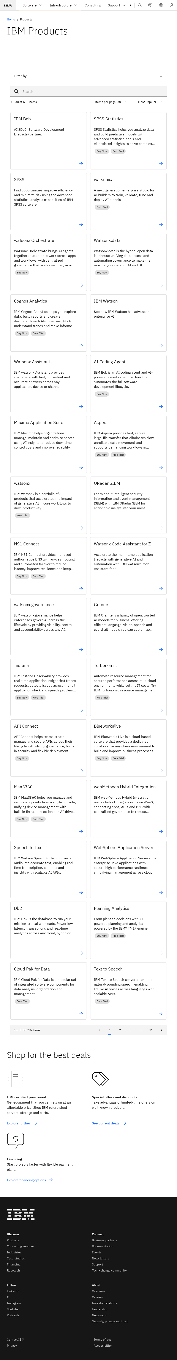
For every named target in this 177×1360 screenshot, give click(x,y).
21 (151, 1030)
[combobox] (88, 91)
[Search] (17, 91)
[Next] (161, 1030)
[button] (161, 5)
